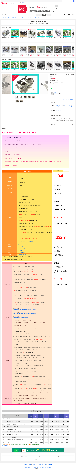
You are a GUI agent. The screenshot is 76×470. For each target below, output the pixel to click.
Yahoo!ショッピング (42, 464)
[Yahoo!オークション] (8, 3)
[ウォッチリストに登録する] (9, 35)
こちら (62, 98)
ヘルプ (60, 0)
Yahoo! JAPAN (55, 0)
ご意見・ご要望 (41, 467)
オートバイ (16, 17)
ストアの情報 (63, 99)
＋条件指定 (48, 14)
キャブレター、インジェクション (27, 17)
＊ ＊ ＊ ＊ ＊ (56, 93)
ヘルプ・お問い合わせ (48, 467)
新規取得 (23, 2)
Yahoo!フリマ (34, 464)
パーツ (20, 17)
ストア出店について (35, 467)
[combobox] (18, 15)
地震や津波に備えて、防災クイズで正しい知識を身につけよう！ (12, 0)
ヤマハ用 (34, 17)
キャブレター (39, 17)
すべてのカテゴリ (38, 14)
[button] (62, 124)
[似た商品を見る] (14, 92)
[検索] (73, 1)
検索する (44, 15)
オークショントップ (4, 17)
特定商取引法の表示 (28, 467)
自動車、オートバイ (11, 17)
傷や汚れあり (58, 110)
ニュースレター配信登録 (69, 99)
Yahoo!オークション (27, 464)
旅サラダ (71, 0)
